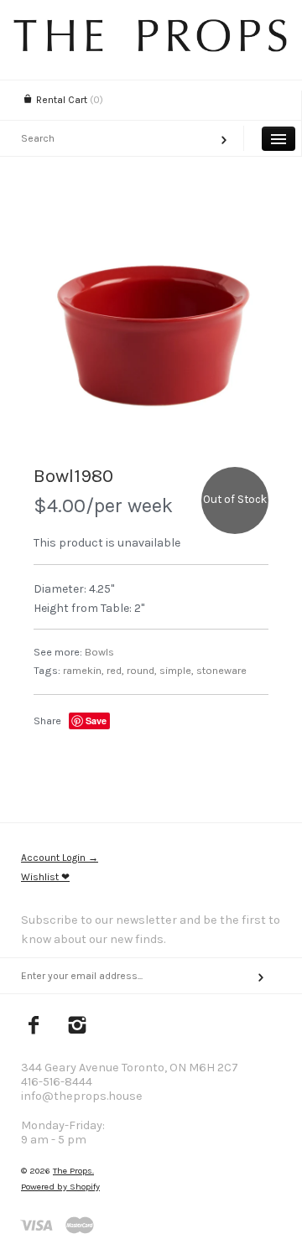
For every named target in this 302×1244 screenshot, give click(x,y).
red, (115, 670)
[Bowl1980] (151, 328)
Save (96, 720)
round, (142, 670)
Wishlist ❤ (45, 877)
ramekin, (83, 670)
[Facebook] (34, 1027)
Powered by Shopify (60, 1186)
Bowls (99, 651)
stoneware (221, 670)
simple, (176, 670)
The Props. (73, 1170)
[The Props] (151, 47)
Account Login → (59, 857)
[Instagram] (78, 1027)
